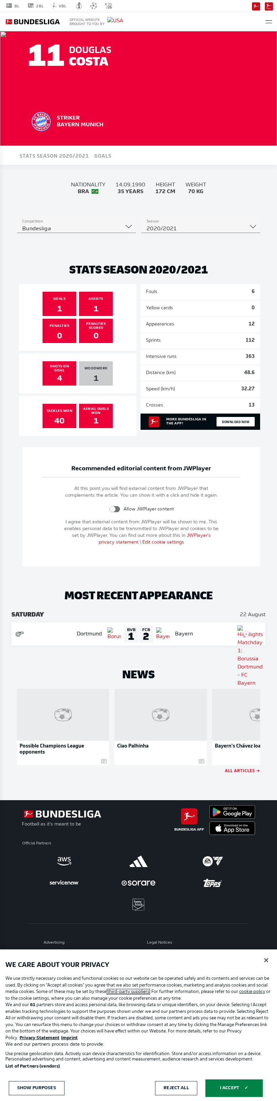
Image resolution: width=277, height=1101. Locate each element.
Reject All (175, 1088)
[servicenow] (64, 883)
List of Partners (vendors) (32, 1066)
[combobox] (76, 229)
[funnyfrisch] (138, 905)
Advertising (54, 943)
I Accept (229, 1088)
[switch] (114, 509)
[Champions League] (93, 5)
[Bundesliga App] (256, 5)
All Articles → (242, 770)
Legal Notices (159, 943)
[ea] (213, 861)
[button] (269, 22)
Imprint (69, 1038)
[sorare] (138, 883)
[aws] (64, 861)
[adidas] (138, 861)
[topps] (213, 883)
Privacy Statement (39, 1038)
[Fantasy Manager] (269, 5)
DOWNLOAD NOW (235, 421)
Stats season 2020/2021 (54, 155)
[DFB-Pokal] (79, 5)
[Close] (266, 960)
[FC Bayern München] (41, 120)
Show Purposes (36, 1088)
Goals (102, 155)
